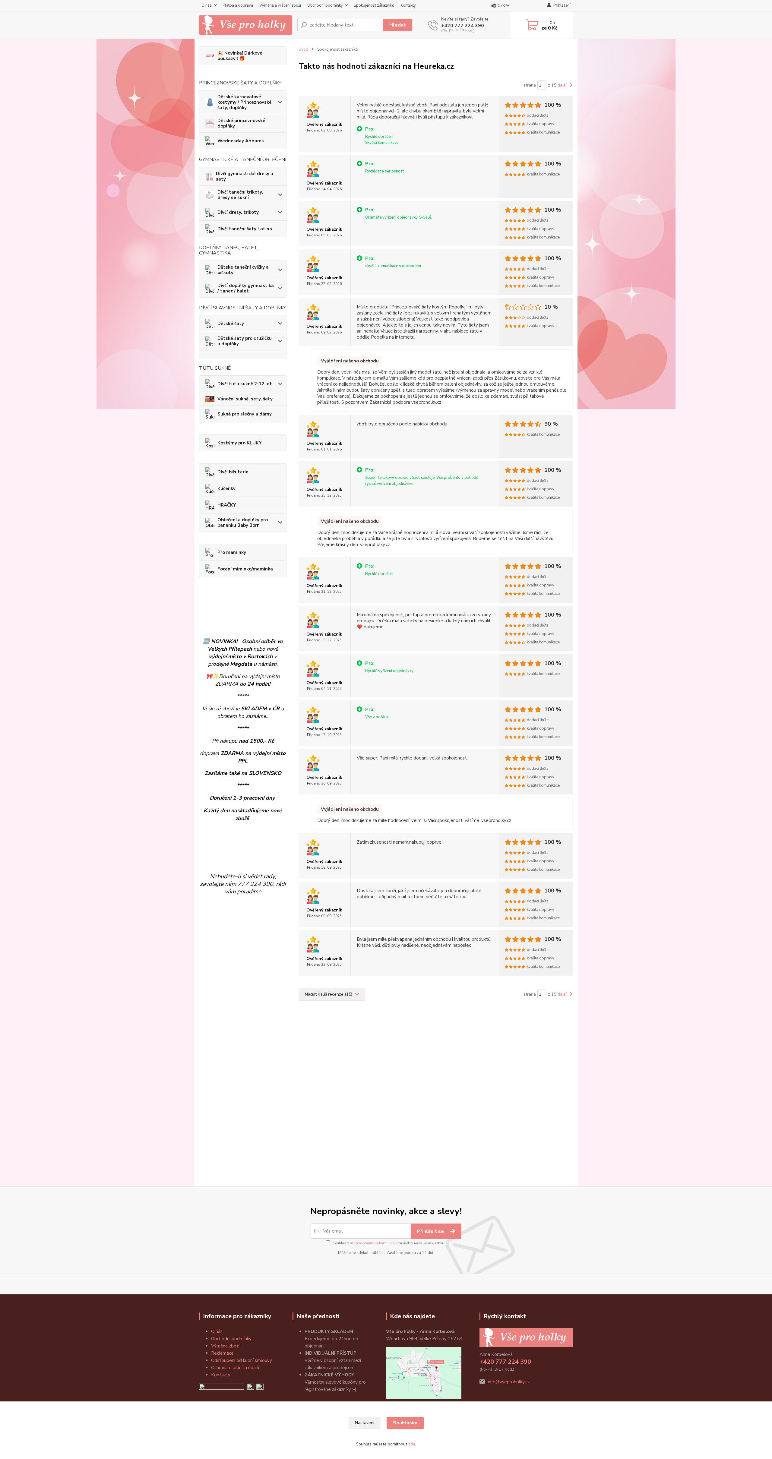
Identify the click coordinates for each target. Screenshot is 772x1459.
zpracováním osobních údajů (375, 1243)
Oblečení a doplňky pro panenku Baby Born (242, 522)
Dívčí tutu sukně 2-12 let (244, 384)
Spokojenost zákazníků (374, 5)
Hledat (397, 25)
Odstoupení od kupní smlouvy (241, 1360)
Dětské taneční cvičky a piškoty (243, 270)
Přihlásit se (431, 1231)
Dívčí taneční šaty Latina (244, 229)
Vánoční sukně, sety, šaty (245, 399)
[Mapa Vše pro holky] (423, 1372)
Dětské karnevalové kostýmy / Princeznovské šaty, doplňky (244, 102)
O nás (206, 5)
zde (411, 1444)
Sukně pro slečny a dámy (244, 414)
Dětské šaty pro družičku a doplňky (244, 341)
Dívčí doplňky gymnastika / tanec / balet (245, 288)
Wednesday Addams (240, 141)
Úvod (303, 49)
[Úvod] (246, 25)
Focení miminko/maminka (245, 569)
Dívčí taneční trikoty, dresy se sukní (240, 195)
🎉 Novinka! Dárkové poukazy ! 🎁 (239, 56)
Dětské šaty (230, 324)
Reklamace (222, 1353)
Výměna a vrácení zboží (280, 5)
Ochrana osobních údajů (235, 1368)
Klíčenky (226, 488)
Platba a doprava (238, 5)
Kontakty (408, 5)
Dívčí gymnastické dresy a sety (244, 176)
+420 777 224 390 (462, 25)
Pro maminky (231, 552)
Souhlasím (405, 1423)
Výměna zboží (225, 1346)
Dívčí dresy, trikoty (238, 212)
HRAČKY (226, 505)
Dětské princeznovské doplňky (241, 123)
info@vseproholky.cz (509, 1382)
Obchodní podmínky (325, 5)
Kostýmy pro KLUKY (239, 443)
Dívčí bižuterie (232, 472)
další (563, 85)
